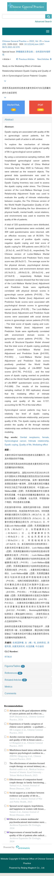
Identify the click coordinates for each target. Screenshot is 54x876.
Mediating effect (40, 444)
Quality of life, (26, 444)
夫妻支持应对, (19, 646)
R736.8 (8, 656)
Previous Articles (26, 59)
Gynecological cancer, (16, 441)
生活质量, (31, 646)
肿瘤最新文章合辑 (24, 51)
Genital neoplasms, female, (34, 437)
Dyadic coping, (12, 444)
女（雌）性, (31, 642)
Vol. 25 (38, 41)
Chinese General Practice (14, 41)
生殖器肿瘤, (19, 642)
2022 (31, 41)
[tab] (27, 119)
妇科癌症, (42, 642)
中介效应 (40, 646)
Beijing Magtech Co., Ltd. (33, 868)
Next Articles (43, 59)
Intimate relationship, (38, 441)
